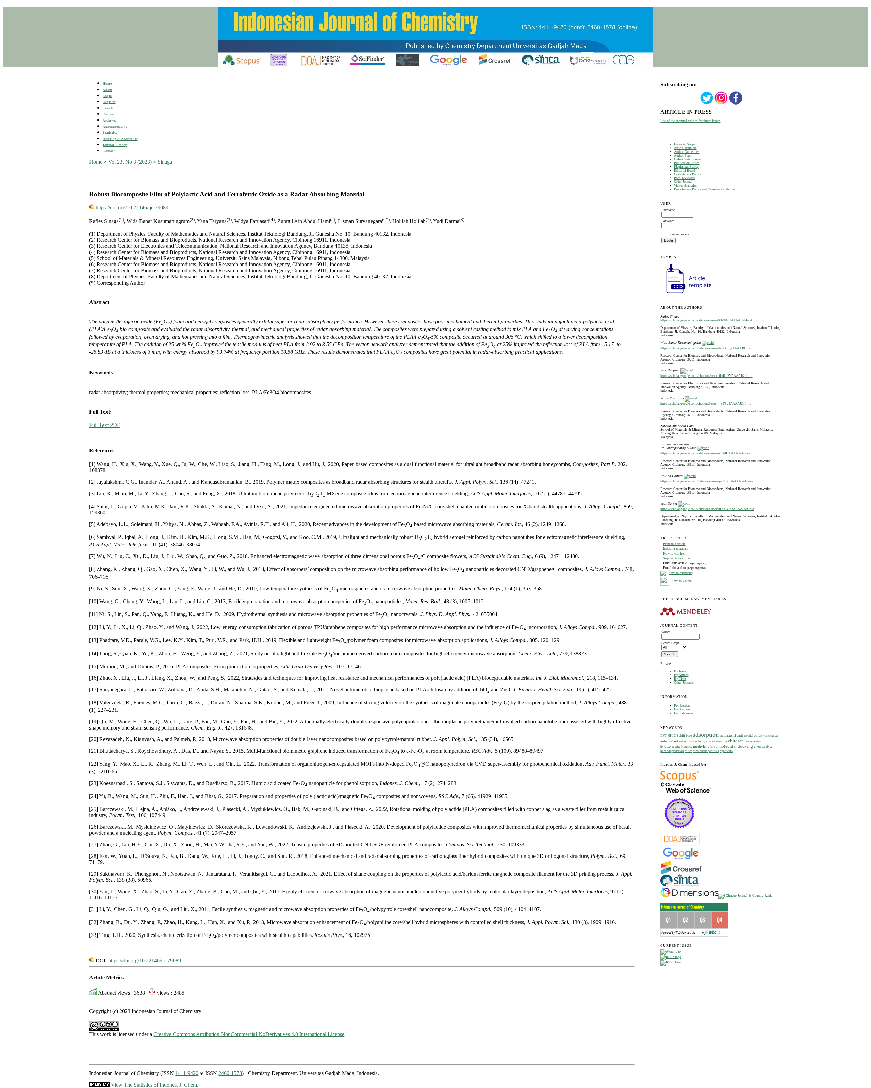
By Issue (680, 671)
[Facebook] (736, 104)
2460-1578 (230, 1073)
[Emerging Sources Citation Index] (679, 831)
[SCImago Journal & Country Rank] (745, 895)
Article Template (685, 148)
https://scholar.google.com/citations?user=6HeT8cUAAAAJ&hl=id (706, 320)
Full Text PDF (104, 425)
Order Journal (683, 181)
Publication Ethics (686, 163)
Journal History (115, 145)
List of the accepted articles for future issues (690, 121)
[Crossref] (681, 873)
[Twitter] (706, 104)
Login (107, 96)
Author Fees (682, 155)
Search (108, 108)
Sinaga (165, 162)
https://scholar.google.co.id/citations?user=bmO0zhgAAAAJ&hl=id (706, 348)
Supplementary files (676, 558)
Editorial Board (684, 170)
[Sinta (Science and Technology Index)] (679, 887)
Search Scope (670, 643)
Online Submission (687, 159)
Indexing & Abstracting (120, 139)
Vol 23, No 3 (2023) (130, 162)
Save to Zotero (681, 580)
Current (108, 114)
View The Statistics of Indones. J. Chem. (154, 1085)
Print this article (674, 544)
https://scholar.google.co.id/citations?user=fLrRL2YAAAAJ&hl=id (706, 376)
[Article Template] (685, 294)
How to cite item (674, 553)
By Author (681, 675)
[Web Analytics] (99, 1085)
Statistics (110, 132)
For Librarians (683, 713)
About (107, 90)
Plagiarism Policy (686, 167)
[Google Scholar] (680, 859)
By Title (680, 679)
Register (109, 102)
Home (107, 83)
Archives (109, 120)
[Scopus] (679, 781)
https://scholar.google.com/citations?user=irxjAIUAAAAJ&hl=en (705, 453)
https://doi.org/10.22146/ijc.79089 (132, 207)
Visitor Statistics (685, 185)
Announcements (115, 126)
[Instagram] (721, 104)
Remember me (679, 234)
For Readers (682, 705)
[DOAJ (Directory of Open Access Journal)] (680, 845)
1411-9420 (186, 1073)
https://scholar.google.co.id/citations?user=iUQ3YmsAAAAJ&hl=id (707, 509)
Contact (109, 151)
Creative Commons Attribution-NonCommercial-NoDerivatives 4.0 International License (248, 1034)
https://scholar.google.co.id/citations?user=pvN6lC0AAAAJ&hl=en (706, 481)
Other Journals (684, 682)
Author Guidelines (686, 152)
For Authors (682, 709)
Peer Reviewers (684, 178)
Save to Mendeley (681, 573)
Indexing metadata (675, 548)
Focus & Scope (684, 144)
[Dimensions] (689, 895)
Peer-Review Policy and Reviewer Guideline (704, 189)
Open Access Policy (687, 174)
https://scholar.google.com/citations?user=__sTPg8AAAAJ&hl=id (705, 403)
